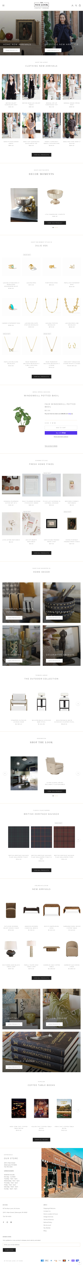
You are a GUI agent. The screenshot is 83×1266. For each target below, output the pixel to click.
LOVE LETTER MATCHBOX (11, 540)
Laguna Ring (31, 282)
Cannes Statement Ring (11, 323)
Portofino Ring (51, 282)
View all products (41, 154)
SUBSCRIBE (63, 1258)
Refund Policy (48, 1222)
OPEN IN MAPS (9, 1171)
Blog (45, 1230)
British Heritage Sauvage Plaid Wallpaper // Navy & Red (41, 857)
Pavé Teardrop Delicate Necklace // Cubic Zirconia (31, 363)
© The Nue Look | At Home (13, 1260)
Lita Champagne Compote (55, 214)
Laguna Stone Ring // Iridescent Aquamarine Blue (11, 284)
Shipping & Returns (49, 1208)
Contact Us (47, 1211)
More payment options (61, 436)
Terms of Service (49, 1219)
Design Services (48, 1216)
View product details (51, 446)
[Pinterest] (11, 1222)
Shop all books (41, 1139)
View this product (55, 223)
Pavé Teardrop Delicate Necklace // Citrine (52, 363)
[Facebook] (3, 1222)
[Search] (76, 5)
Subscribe (9, 1250)
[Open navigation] (3, 5)
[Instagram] (7, 1222)
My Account (47, 1225)
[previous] (5, 205)
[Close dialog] (79, 1240)
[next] (78, 205)
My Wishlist (47, 1228)
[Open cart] (80, 5)
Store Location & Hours (51, 1214)
